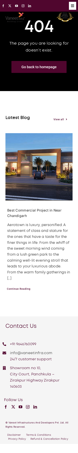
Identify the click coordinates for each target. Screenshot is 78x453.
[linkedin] (29, 5)
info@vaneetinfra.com (31, 353)
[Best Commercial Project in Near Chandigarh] (39, 166)
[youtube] (16, 5)
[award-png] (65, 14)
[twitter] (9, 5)
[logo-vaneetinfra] (14, 14)
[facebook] (3, 5)
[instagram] (23, 5)
